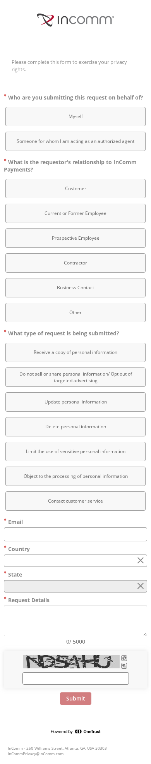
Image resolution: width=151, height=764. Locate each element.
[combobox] (75, 561)
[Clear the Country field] (140, 561)
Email (15, 521)
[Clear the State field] (140, 586)
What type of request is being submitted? (63, 333)
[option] (75, 116)
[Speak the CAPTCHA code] (124, 666)
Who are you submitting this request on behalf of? (75, 97)
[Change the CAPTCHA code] (124, 658)
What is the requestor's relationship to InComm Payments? (70, 165)
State (14, 574)
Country (18, 549)
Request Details (28, 600)
